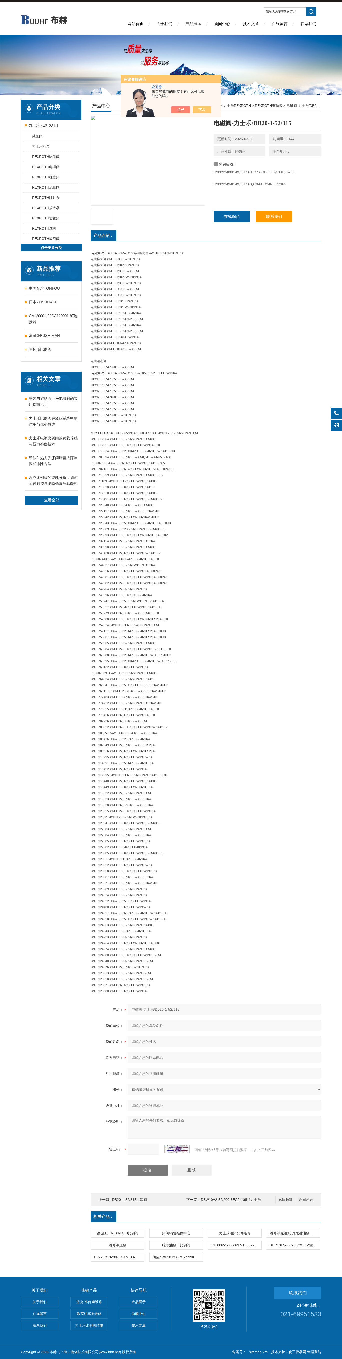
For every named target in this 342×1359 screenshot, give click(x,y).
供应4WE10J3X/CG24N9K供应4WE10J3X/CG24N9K (178, 1257)
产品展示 (193, 24)
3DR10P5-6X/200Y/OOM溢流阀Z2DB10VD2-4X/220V (295, 1245)
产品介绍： (104, 236)
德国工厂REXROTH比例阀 (117, 1233)
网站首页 (136, 24)
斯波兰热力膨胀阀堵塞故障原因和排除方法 (53, 461)
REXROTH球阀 (44, 228)
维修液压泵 (117, 1245)
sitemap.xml (258, 1352)
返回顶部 (286, 1200)
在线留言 (280, 24)
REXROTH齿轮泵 (46, 218)
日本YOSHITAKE (43, 302)
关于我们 (164, 24)
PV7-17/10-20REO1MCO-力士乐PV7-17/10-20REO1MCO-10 (119, 1257)
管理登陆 (314, 1352)
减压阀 (37, 136)
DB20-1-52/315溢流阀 (129, 1200)
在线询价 (232, 216)
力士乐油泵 (41, 146)
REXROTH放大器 (46, 208)
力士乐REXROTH (43, 125)
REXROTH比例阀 (46, 157)
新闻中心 (222, 24)
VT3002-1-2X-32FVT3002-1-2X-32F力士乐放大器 (236, 1245)
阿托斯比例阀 (40, 349)
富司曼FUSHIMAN (44, 336)
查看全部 (51, 500)
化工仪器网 (297, 1352)
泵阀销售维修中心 (176, 1233)
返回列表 (306, 1200)
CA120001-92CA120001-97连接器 (53, 319)
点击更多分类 (51, 248)
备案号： (239, 1352)
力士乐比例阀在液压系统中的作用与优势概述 (53, 421)
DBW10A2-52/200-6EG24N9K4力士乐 (231, 1200)
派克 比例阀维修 (89, 1302)
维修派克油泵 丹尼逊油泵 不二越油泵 (295, 1233)
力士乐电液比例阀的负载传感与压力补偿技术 (53, 441)
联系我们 (308, 24)
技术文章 (251, 24)
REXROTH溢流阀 (46, 239)
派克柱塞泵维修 (89, 1314)
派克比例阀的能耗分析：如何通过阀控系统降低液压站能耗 (53, 481)
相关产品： (104, 1216)
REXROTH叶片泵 (46, 198)
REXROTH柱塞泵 (46, 177)
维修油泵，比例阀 (176, 1245)
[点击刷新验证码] (177, 1149)
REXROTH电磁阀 (46, 167)
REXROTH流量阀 (46, 188)
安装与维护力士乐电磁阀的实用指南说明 (53, 401)
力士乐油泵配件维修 (235, 1233)
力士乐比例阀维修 (89, 1326)
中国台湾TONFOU (44, 288)
